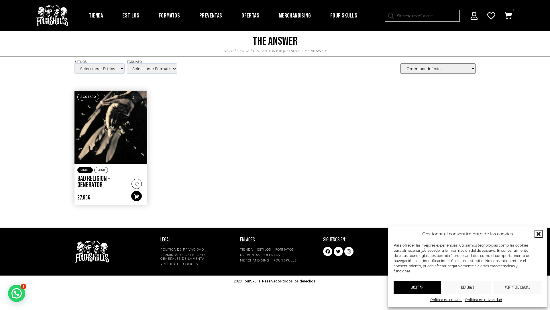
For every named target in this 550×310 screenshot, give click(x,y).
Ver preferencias (517, 287)
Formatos (169, 16)
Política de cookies (446, 300)
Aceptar (417, 287)
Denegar (467, 287)
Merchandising (295, 16)
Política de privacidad (483, 300)
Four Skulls (343, 16)
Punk (101, 170)
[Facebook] (327, 251)
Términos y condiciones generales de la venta (183, 257)
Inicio (228, 51)
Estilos (130, 16)
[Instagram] (348, 251)
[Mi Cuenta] (474, 16)
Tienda (96, 16)
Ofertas (250, 16)
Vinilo (85, 170)
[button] (538, 234)
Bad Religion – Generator (93, 182)
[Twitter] (338, 251)
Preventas (210, 16)
